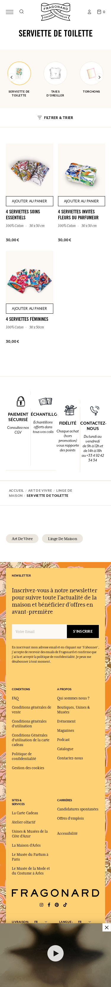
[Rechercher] (21, 12)
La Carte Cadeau (25, 813)
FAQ (15, 698)
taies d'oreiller (55, 93)
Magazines (65, 731)
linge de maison (62, 538)
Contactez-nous (70, 758)
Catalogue (65, 749)
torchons (91, 91)
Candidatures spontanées (77, 809)
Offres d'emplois (70, 818)
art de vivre (22, 538)
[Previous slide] (12, 77)
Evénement (66, 721)
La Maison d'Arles (26, 845)
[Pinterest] (57, 905)
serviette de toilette (19, 93)
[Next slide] (99, 77)
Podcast (63, 740)
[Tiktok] (65, 905)
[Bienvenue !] (55, 11)
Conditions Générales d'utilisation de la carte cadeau (30, 740)
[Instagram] (41, 905)
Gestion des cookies (28, 768)
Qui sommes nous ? (73, 698)
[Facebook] (49, 905)
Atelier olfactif (23, 822)
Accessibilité (67, 834)
